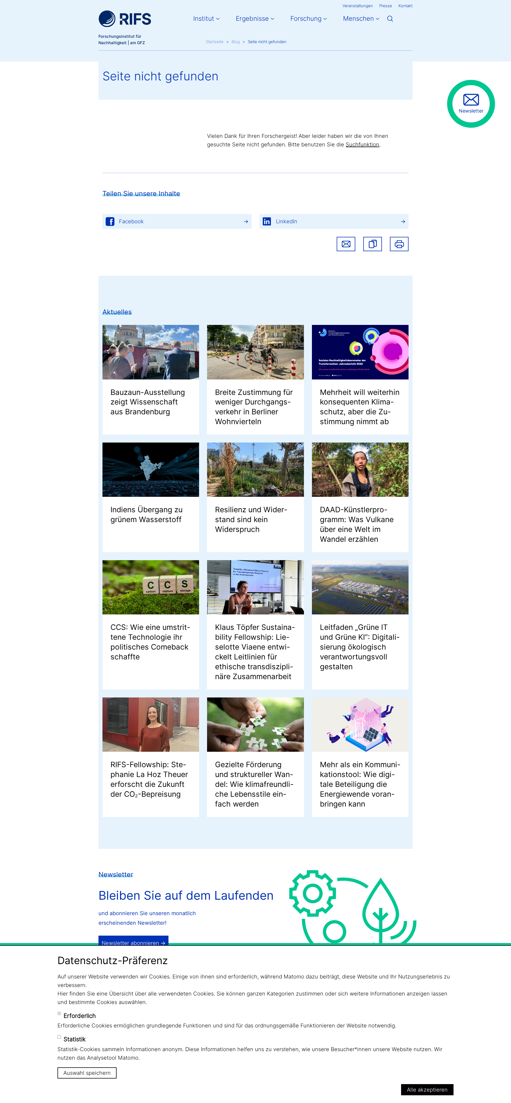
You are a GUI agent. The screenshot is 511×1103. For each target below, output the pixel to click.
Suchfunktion (362, 144)
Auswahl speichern (87, 1073)
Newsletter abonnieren (130, 943)
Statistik (75, 1039)
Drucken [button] (399, 244)
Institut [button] (203, 18)
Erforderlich (80, 1015)
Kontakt (405, 5)
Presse (385, 5)
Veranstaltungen (358, 5)
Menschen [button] (358, 18)
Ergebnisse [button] (252, 18)
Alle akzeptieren (427, 1089)
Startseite (215, 41)
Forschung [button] (306, 18)
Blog (236, 41)
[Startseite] (124, 18)
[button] (372, 244)
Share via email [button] (346, 244)
